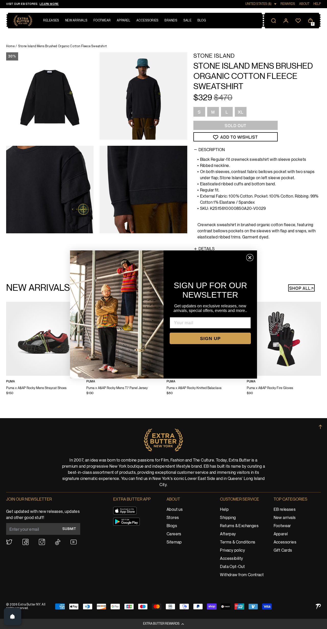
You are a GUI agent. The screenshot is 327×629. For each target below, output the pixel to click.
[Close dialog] (250, 258)
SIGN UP (210, 338)
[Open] (12, 616)
